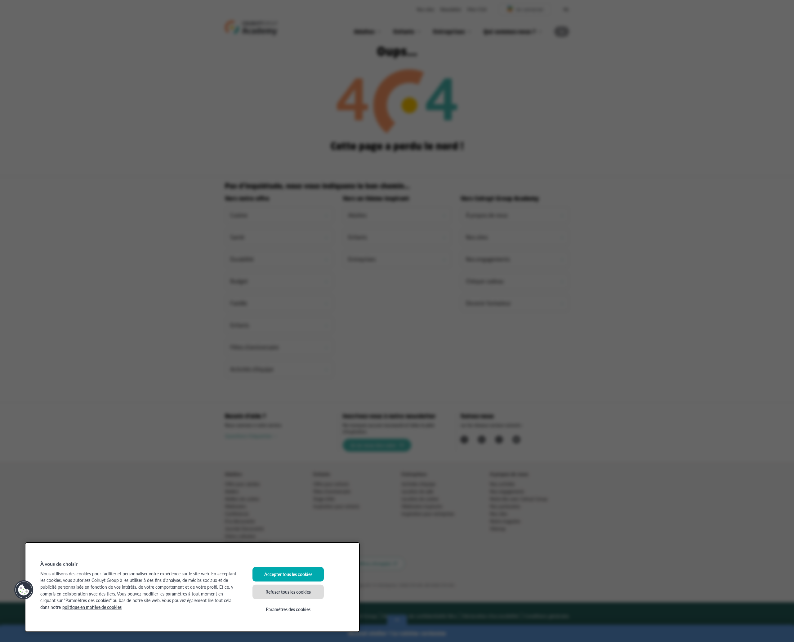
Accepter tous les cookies (288, 574)
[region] (192, 587)
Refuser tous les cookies (288, 591)
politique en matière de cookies (92, 607)
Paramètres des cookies (288, 609)
